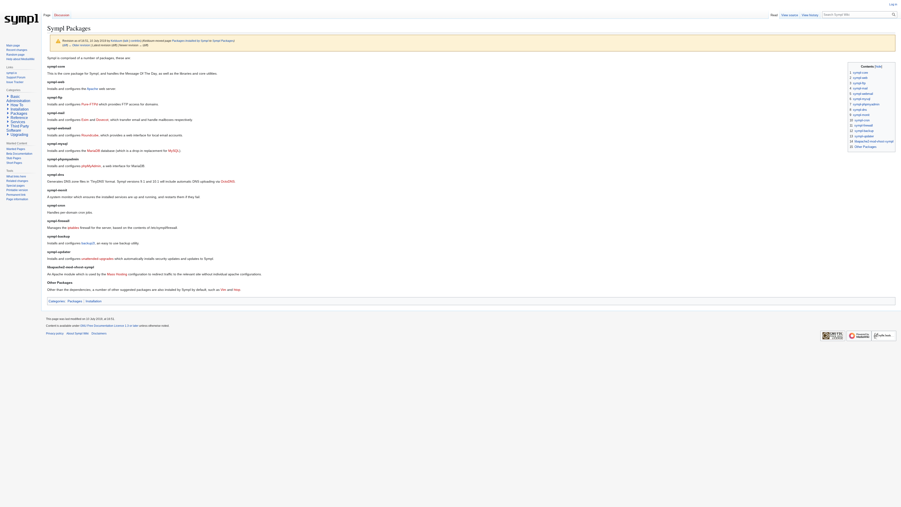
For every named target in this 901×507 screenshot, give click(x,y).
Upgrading (19, 135)
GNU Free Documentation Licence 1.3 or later (109, 325)
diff (65, 45)
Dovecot (102, 120)
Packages (75, 301)
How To (17, 105)
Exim (85, 120)
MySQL (173, 151)
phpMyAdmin (91, 166)
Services (18, 122)
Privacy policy (55, 333)
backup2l (88, 243)
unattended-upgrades (97, 259)
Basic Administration (18, 99)
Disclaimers (99, 333)
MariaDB (93, 151)
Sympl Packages (223, 40)
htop (237, 290)
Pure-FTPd (89, 104)
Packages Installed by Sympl (190, 40)
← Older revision (79, 45)
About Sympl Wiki (77, 333)
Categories (57, 301)
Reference (19, 118)
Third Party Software (17, 128)
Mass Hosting (117, 274)
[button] (8, 96)
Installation (94, 301)
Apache (92, 89)
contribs (135, 40)
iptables (73, 228)
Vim (223, 290)
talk (126, 40)
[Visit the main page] (20, 19)
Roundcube (90, 135)
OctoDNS (228, 181)
